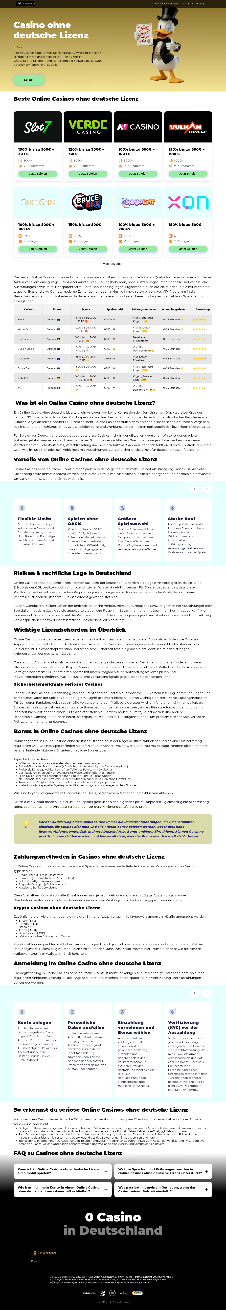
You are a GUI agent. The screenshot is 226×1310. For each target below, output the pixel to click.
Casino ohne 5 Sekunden (165, 3)
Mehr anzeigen (113, 263)
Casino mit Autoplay (193, 3)
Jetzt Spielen (38, 173)
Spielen (29, 79)
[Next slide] (207, 489)
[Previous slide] (194, 489)
